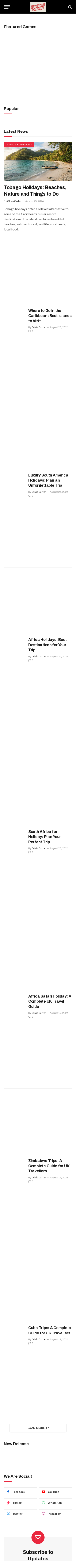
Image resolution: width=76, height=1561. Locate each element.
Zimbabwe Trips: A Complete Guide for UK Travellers (48, 1166)
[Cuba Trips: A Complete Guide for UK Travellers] (14, 1335)
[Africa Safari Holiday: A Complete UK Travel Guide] (14, 1006)
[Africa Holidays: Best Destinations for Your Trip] (14, 650)
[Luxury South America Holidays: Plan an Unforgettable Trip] (14, 485)
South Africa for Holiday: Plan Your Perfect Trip (44, 837)
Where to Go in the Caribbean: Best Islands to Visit (50, 316)
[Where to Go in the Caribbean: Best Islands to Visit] (14, 320)
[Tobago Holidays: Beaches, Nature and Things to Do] (38, 161)
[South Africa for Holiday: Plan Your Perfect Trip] (14, 842)
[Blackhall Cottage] (38, 7)
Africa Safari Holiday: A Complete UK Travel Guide (49, 1001)
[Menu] (7, 7)
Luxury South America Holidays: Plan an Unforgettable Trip (48, 480)
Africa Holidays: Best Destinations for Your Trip (47, 645)
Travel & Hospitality (18, 144)
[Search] (69, 7)
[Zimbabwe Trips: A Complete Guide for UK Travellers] (14, 1171)
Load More (36, 1428)
